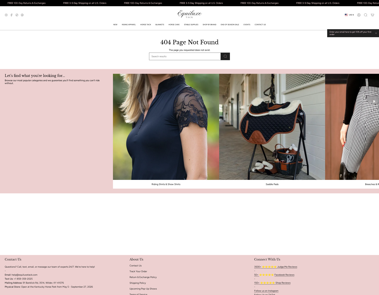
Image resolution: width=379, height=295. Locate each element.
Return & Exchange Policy (143, 277)
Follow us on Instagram (266, 290)
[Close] (376, 33)
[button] (129, 24)
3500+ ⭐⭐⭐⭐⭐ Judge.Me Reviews (275, 266)
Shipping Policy (138, 283)
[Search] (225, 56)
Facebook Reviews (284, 274)
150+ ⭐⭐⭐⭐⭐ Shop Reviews (272, 282)
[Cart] (372, 14)
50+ (256, 274)
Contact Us (136, 265)
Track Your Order (138, 271)
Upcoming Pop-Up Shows (143, 288)
